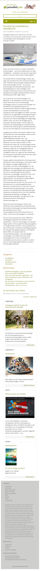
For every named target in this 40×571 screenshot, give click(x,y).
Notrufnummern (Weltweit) (12, 556)
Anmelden (26, 297)
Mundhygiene (9, 258)
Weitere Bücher (30, 477)
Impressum (8, 544)
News (6, 495)
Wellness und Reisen (10, 493)
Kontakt (14, 12)
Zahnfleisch (8, 260)
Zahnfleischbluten (10, 262)
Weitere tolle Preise (29, 385)
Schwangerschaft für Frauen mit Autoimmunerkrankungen (16, 306)
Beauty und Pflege (10, 490)
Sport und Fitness (10, 491)
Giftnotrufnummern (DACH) (12, 558)
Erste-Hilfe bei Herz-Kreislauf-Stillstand (15, 559)
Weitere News (30, 345)
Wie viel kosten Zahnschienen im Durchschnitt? (20, 281)
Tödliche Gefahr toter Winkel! (15, 394)
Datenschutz (8, 546)
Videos (7, 498)
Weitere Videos (30, 437)
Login (18, 12)
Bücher (7, 497)
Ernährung (8, 488)
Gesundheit (8, 486)
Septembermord (10, 445)
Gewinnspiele (10, 354)
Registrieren (33, 297)
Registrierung (24, 12)
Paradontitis (9, 264)
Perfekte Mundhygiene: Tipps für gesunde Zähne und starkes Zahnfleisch (18, 272)
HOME (6, 21)
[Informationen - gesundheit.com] (20, 6)
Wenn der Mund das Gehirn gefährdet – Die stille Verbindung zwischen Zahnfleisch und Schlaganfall (19, 277)
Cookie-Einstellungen (10, 550)
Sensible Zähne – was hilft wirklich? (16, 283)
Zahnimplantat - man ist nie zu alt (15, 285)
